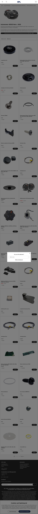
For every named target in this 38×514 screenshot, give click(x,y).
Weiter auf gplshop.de (19, 259)
